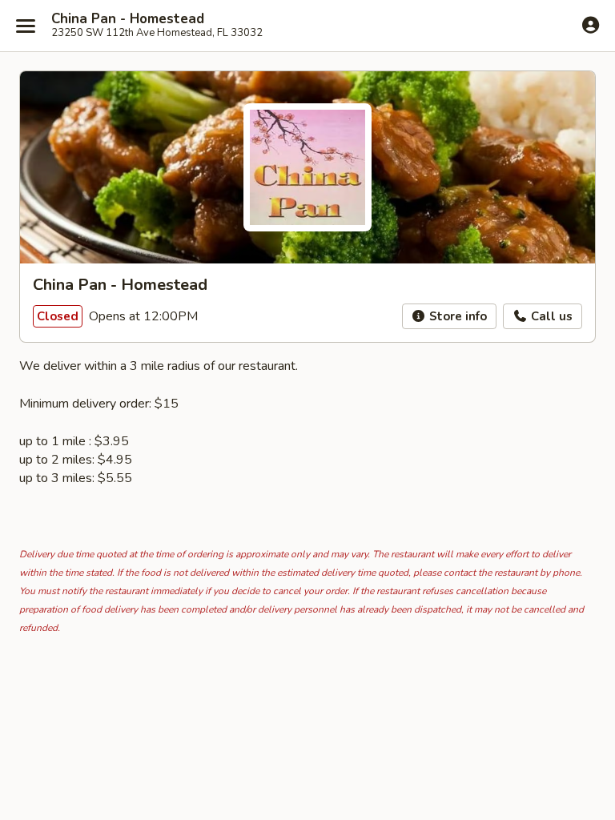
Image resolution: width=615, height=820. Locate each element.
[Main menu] (25, 25)
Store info (456, 316)
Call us (550, 316)
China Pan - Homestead (127, 19)
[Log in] (591, 24)
